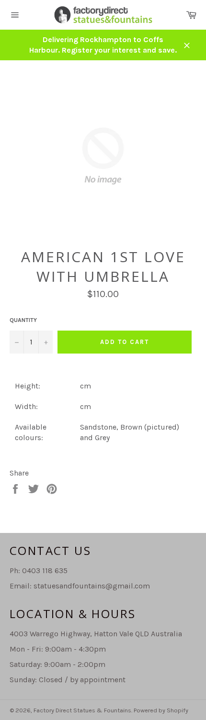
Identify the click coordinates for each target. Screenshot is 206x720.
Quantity (23, 320)
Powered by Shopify (161, 710)
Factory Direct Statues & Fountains (82, 710)
